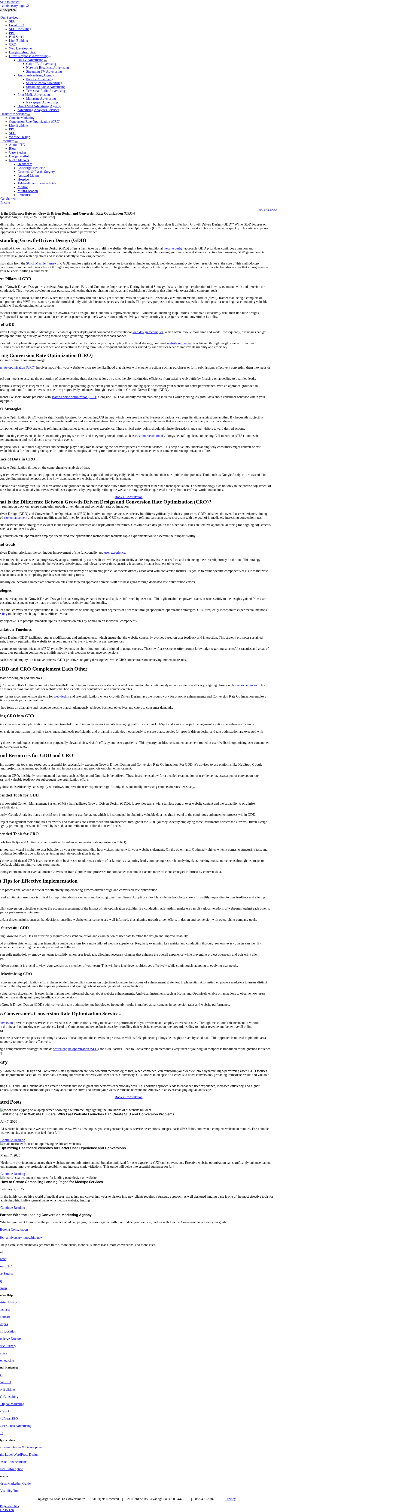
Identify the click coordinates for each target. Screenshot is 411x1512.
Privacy (230, 1499)
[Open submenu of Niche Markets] (30, 161)
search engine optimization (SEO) (74, 397)
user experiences (246, 685)
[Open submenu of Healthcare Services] (29, 115)
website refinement (179, 343)
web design (61, 696)
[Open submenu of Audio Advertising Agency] (55, 76)
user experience (114, 552)
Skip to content (10, 2)
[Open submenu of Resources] (16, 142)
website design (173, 248)
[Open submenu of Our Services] (19, 18)
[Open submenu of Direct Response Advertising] (49, 57)
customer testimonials (149, 436)
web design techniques (148, 332)
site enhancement (15, 517)
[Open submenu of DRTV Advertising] (45, 61)
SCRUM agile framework (43, 263)
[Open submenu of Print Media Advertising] (51, 95)
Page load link (9, 1506)
